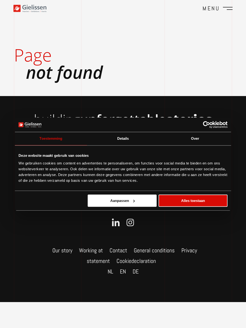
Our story (62, 250)
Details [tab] (123, 138)
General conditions (154, 250)
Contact (118, 250)
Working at (91, 250)
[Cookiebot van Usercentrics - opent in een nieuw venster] (206, 124)
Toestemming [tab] (50, 138)
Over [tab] (195, 138)
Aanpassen (119, 201)
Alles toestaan (193, 201)
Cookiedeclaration (136, 261)
